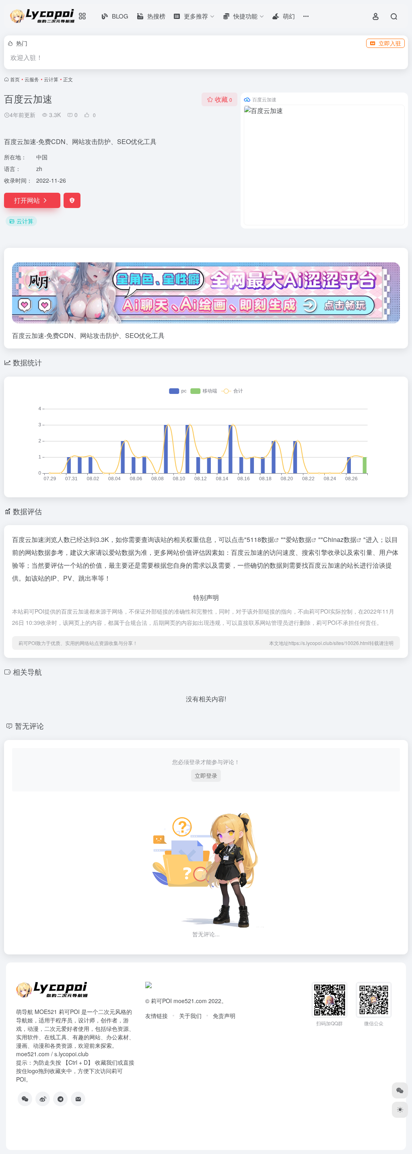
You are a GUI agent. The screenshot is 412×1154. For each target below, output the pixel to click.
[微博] (42, 1099)
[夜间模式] (400, 1110)
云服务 (32, 79)
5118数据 (260, 539)
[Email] (78, 1099)
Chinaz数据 (339, 539)
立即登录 (206, 775)
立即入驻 (390, 43)
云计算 (51, 79)
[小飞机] (60, 1099)
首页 (15, 79)
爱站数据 (298, 539)
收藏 (223, 99)
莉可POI (161, 1001)
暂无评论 (29, 725)
